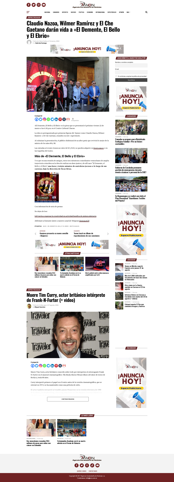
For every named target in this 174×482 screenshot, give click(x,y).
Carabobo (56, 12)
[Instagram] (44, 119)
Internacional (100, 12)
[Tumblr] (64, 119)
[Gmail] (68, 119)
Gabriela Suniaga (41, 43)
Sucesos (73, 12)
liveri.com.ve (98, 148)
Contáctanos (93, 471)
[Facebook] (36, 119)
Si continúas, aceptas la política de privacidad (132, 76)
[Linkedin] (56, 119)
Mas (128, 12)
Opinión (121, 12)
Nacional (47, 12)
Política (81, 12)
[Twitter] (40, 119)
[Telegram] (52, 119)
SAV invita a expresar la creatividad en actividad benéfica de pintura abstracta (65, 216)
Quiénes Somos (81, 471)
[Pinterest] (60, 119)
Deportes (65, 12)
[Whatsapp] (48, 119)
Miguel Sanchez (40, 307)
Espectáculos (112, 12)
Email (117, 69)
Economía (90, 12)
